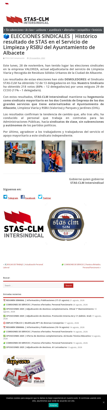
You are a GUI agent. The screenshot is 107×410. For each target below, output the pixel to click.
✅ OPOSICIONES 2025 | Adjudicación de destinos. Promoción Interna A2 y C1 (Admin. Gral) (47, 316)
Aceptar (53, 405)
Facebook (30, 198)
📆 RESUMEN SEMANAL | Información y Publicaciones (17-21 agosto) (36, 300)
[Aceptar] (103, 402)
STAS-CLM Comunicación (15, 58)
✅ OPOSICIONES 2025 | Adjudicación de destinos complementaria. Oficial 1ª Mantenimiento (48, 309)
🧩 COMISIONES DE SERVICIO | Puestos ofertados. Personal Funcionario (37, 304)
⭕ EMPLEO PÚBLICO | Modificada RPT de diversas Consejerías (33, 323)
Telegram (13, 198)
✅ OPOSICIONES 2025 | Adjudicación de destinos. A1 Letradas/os (35, 347)
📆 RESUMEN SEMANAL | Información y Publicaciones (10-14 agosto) (36, 327)
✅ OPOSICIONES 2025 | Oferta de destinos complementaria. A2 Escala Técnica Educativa (47, 336)
